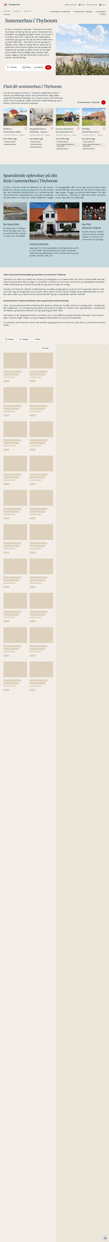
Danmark (6, 11)
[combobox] (46, 348)
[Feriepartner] (11, 5)
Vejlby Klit (27, 11)
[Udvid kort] (59, 348)
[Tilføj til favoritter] (25, 128)
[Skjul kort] (105, 348)
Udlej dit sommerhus (71, 4)
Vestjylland (17, 11)
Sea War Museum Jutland (24, 190)
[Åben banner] (105, 1238)
